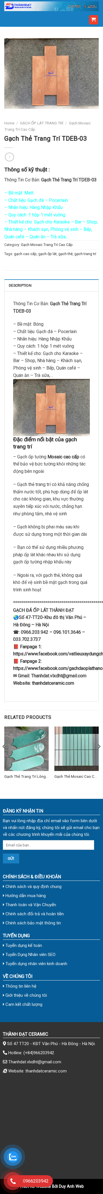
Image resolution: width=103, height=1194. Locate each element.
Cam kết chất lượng (23, 1004)
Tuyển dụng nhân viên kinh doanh (35, 963)
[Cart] (93, 19)
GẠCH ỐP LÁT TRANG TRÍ (41, 123)
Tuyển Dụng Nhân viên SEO (30, 954)
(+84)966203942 (38, 1052)
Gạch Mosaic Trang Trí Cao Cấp (47, 245)
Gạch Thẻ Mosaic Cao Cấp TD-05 (76, 776)
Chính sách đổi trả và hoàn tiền (34, 913)
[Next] (99, 758)
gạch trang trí (85, 254)
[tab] (51, 285)
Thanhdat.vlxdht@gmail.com (34, 1061)
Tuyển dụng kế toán (23, 945)
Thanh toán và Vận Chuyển (30, 904)
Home (9, 123)
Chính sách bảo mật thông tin (32, 923)
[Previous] (4, 758)
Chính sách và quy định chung (33, 886)
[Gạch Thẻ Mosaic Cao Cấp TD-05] (76, 749)
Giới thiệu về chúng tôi (25, 995)
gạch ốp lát (47, 254)
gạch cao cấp (25, 254)
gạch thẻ (65, 254)
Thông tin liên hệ (20, 986)
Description (20, 285)
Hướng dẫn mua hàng (25, 895)
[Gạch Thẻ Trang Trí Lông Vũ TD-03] (26, 749)
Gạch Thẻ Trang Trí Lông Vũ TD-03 (25, 776)
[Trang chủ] (51, 6)
